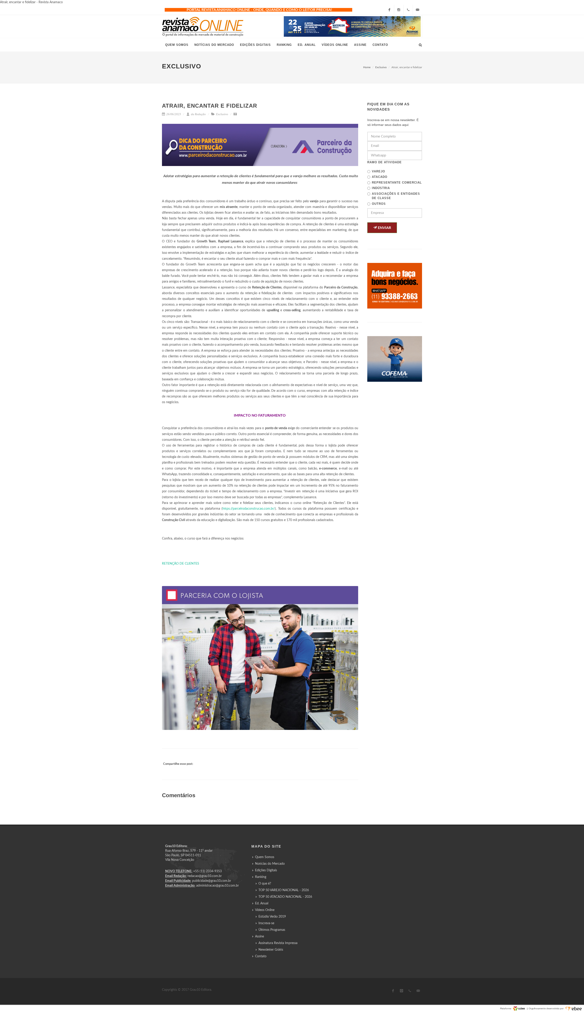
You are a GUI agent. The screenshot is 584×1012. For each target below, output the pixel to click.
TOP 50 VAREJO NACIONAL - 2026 (283, 890)
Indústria (381, 188)
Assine (259, 936)
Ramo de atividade (384, 162)
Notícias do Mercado (270, 863)
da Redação (198, 114)
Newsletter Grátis (270, 949)
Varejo (378, 171)
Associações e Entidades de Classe (396, 196)
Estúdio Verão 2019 (272, 916)
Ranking (260, 877)
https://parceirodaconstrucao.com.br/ (248, 508)
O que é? (264, 883)
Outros (379, 203)
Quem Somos (264, 857)
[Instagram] (398, 10)
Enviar (384, 228)
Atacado (379, 177)
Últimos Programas (271, 930)
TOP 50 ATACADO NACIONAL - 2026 (285, 896)
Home (366, 67)
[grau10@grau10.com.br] (417, 10)
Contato (260, 956)
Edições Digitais (266, 870)
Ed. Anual (261, 903)
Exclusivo (381, 67)
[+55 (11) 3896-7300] (408, 10)
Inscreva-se (266, 923)
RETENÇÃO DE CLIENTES (180, 563)
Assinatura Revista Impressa (277, 943)
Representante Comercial (397, 182)
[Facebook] (389, 10)
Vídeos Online (264, 910)
